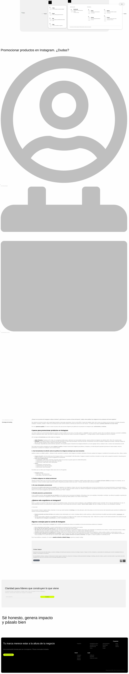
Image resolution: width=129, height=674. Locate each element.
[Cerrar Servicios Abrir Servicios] (50, 2)
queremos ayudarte (40, 426)
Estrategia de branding (7, 422)
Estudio (102, 641)
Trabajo (76, 641)
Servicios (89, 641)
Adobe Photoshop (39, 440)
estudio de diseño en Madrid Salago (61, 537)
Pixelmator (37, 441)
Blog (114, 652)
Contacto (102, 652)
